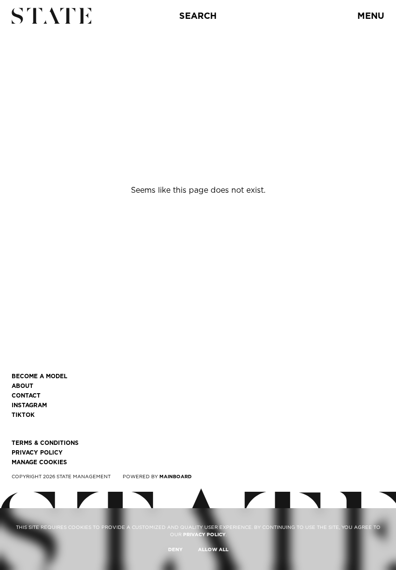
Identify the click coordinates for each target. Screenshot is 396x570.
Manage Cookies (39, 462)
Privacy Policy (37, 453)
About (22, 386)
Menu (370, 16)
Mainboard (175, 476)
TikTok (23, 415)
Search (198, 16)
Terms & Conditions (45, 443)
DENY (175, 549)
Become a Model (39, 376)
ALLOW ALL (213, 549)
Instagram (29, 405)
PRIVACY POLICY (204, 534)
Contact (26, 396)
